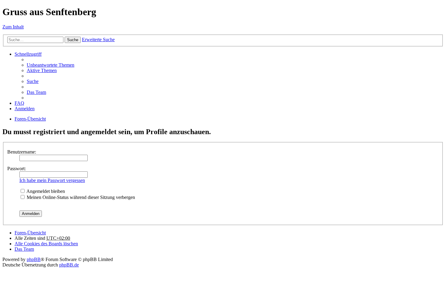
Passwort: (16, 168)
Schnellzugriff (28, 54)
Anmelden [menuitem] (25, 108)
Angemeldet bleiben (45, 191)
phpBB (34, 259)
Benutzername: (21, 151)
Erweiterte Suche (98, 39)
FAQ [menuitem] (19, 103)
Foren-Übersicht (30, 118)
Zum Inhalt (13, 26)
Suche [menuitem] (33, 81)
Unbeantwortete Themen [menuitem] (50, 65)
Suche (72, 40)
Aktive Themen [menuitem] (42, 70)
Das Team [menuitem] (36, 92)
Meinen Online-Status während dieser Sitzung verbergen (80, 197)
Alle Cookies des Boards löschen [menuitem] (46, 243)
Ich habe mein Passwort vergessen (52, 180)
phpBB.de (69, 264)
